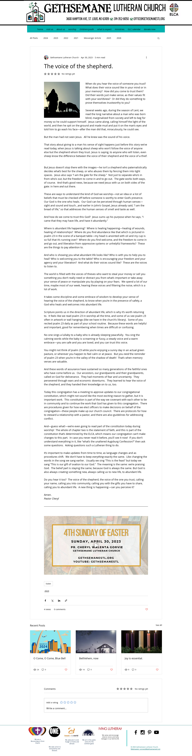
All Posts (34, 38)
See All (159, 625)
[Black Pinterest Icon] (150, 732)
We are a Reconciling (36, 740)
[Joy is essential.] (141, 641)
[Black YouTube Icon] (156, 732)
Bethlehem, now (88, 658)
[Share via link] (66, 600)
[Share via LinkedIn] (59, 600)
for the (91, 742)
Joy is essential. (134, 658)
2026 (119, 38)
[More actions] (146, 57)
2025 (109, 38)
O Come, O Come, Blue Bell (49, 658)
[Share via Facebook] (45, 600)
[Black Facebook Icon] (136, 732)
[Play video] (96, 545)
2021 (76, 38)
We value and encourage (110, 735)
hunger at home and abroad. (72, 743)
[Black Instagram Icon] (143, 732)
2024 (45, 38)
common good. (89, 744)
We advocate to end (72, 740)
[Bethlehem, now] (96, 641)
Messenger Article (92, 38)
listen (48, 583)
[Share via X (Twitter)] (52, 600)
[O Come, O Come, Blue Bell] (50, 641)
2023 (56, 38)
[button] (119, 29)
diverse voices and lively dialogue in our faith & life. (110, 738)
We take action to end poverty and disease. (55, 748)
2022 (66, 38)
